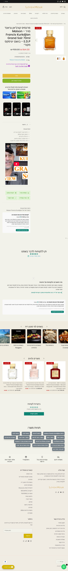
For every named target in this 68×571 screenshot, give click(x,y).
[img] (34, 254)
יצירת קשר (62, 542)
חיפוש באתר (28, 496)
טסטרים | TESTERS (26, 493)
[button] (34, 278)
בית (65, 23)
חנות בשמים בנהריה (57, 445)
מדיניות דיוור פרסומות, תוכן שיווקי (55, 528)
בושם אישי (23, 13)
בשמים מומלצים (59, 441)
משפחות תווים (7, 13)
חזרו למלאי (45, 13)
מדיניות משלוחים (60, 531)
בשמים (63, 13)
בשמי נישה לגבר (24, 437)
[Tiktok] (60, 1)
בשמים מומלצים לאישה (43, 441)
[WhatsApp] (58, 1)
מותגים (15, 13)
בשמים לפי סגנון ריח (26, 482)
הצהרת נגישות (61, 537)
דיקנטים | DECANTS (26, 491)
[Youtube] (62, 1)
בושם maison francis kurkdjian (54, 433)
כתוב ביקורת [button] (34, 414)
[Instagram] (65, 1)
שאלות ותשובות (60, 539)
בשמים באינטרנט (10, 437)
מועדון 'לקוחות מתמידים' (25, 477)
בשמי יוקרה (29, 499)
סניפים (30, 507)
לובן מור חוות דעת (58, 449)
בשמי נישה (50, 437)
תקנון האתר (61, 523)
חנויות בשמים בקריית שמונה (23, 441)
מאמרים (30, 513)
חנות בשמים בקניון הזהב (40, 445)
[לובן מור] (34, 7)
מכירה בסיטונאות (60, 545)
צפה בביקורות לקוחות (22, 230)
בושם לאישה (36, 433)
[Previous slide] (4, 109)
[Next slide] (28, 109)
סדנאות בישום (34, 18)
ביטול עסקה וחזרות (59, 534)
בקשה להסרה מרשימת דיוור (57, 548)
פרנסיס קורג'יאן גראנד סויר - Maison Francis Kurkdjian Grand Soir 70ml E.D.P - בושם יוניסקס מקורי (39, 23)
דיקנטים (37, 13)
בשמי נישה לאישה (37, 437)
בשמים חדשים (54, 13)
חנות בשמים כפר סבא (23, 445)
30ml (30, 13)
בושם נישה (60, 437)
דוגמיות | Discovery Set (25, 488)
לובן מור (59, 566)
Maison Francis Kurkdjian (17, 60)
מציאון (30, 502)
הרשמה (28, 536)
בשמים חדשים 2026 (26, 510)
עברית (6, 1)
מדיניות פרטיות (60, 525)
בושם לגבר (26, 433)
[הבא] (36, 40)
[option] (50, 40)
